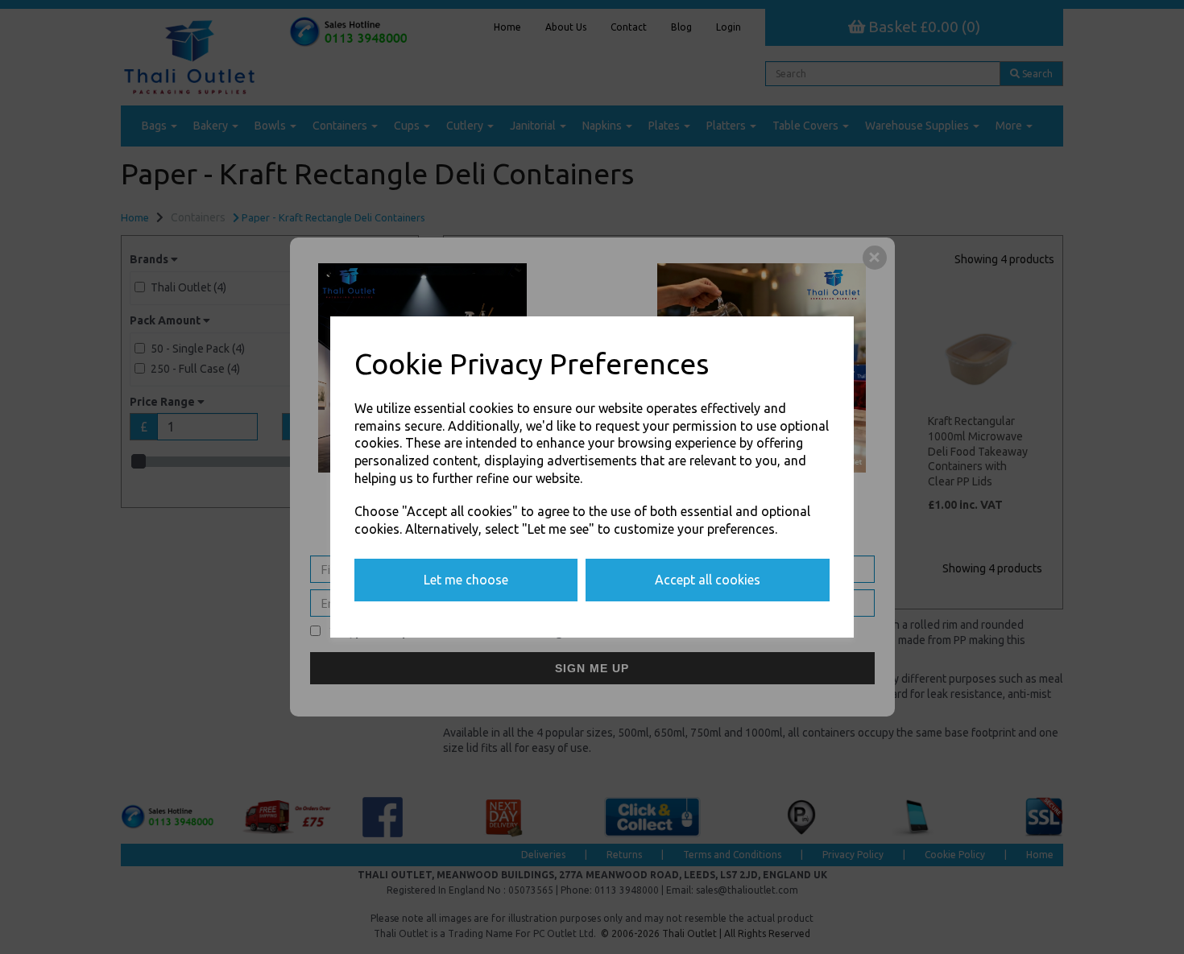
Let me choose (466, 579)
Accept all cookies (707, 579)
